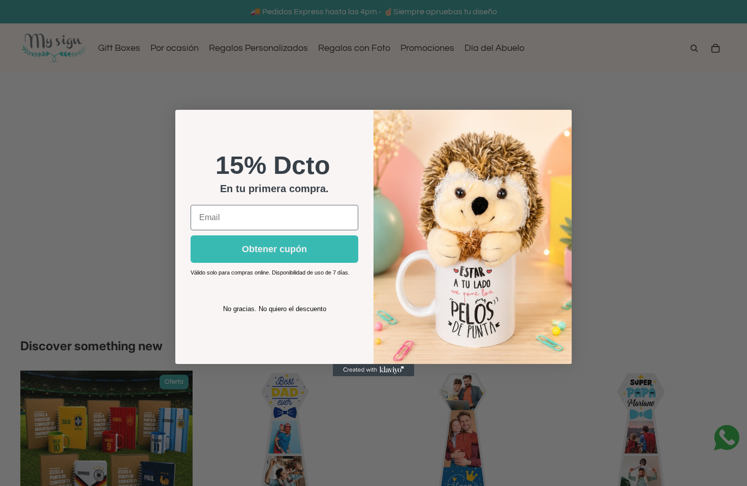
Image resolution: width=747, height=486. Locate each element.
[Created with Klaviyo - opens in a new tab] (373, 370)
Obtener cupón (274, 249)
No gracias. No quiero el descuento (274, 309)
